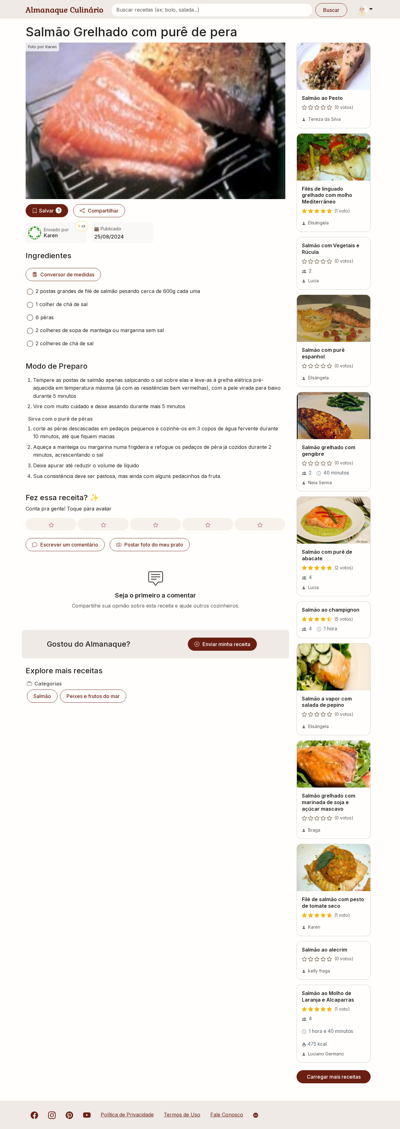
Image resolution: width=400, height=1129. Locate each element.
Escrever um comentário (69, 544)
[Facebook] (34, 1114)
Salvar (49, 211)
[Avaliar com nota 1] (51, 524)
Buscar (331, 10)
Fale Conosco (226, 1114)
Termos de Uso (182, 1114)
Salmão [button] (42, 696)
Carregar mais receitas (334, 1077)
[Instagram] (52, 1114)
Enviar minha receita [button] (226, 644)
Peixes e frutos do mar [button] (93, 696)
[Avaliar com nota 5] (259, 524)
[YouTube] (87, 1114)
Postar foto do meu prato (153, 544)
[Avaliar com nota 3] (155, 524)
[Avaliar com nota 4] (207, 524)
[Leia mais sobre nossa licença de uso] (255, 1115)
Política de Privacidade (127, 1114)
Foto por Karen (42, 46)
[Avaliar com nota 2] (103, 524)
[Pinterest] (69, 1114)
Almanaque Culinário (64, 10)
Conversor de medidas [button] (67, 274)
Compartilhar (103, 211)
